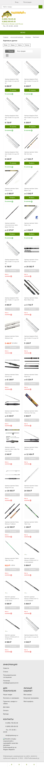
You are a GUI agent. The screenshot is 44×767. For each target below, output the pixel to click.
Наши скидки (7, 694)
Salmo (20, 45)
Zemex (27, 45)
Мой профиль (28, 701)
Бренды (6, 714)
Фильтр (11, 51)
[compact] (13, 55)
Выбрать (31, 163)
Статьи (5, 671)
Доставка (6, 707)
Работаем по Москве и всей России (12, 24)
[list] (10, 55)
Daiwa (13, 45)
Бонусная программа (31, 698)
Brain (5, 45)
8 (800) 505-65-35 (7, 21)
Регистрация (27, 2)
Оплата (5, 710)
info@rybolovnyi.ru (12, 735)
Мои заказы (28, 694)
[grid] (7, 55)
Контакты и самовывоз (11, 698)
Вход (16, 2)
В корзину (13, 90)
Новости (6, 668)
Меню (22, 32)
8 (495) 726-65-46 (7, 19)
